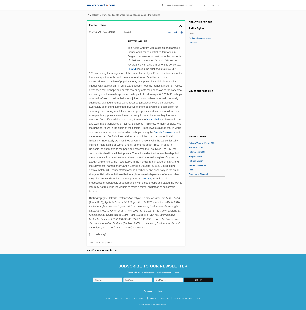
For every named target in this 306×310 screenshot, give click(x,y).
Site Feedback (140, 298)
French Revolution (164, 132)
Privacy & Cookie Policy (159, 298)
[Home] (101, 5)
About (200, 38)
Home (108, 298)
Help (128, 298)
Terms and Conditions (183, 298)
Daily (198, 298)
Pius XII (146, 178)
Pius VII (132, 68)
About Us (118, 298)
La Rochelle (154, 119)
